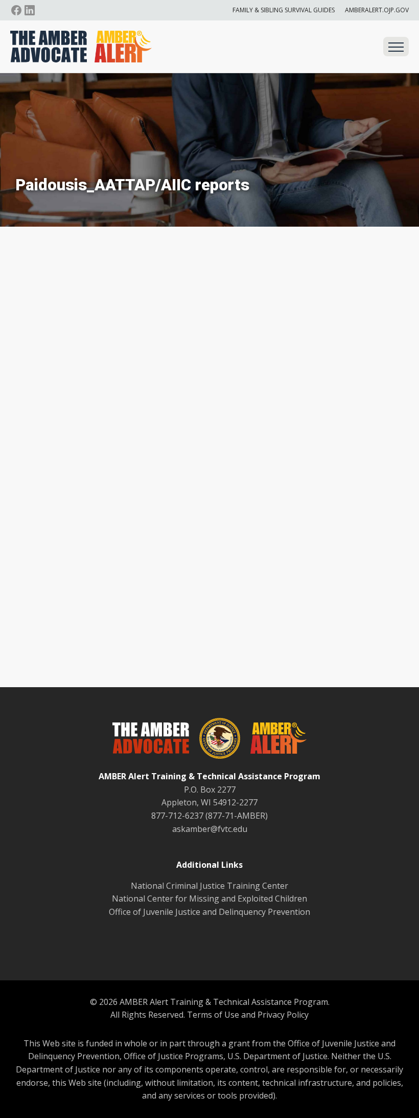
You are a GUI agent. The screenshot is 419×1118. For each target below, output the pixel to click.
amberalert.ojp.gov (377, 10)
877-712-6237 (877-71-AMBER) (209, 815)
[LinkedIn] (30, 10)
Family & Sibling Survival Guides (283, 10)
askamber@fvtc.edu (209, 829)
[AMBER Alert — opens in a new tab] (273, 739)
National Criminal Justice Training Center (209, 885)
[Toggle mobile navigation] (396, 46)
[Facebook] (16, 10)
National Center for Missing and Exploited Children (209, 898)
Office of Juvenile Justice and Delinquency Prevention (209, 911)
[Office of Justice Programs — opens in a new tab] (214, 740)
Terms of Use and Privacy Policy (248, 1014)
